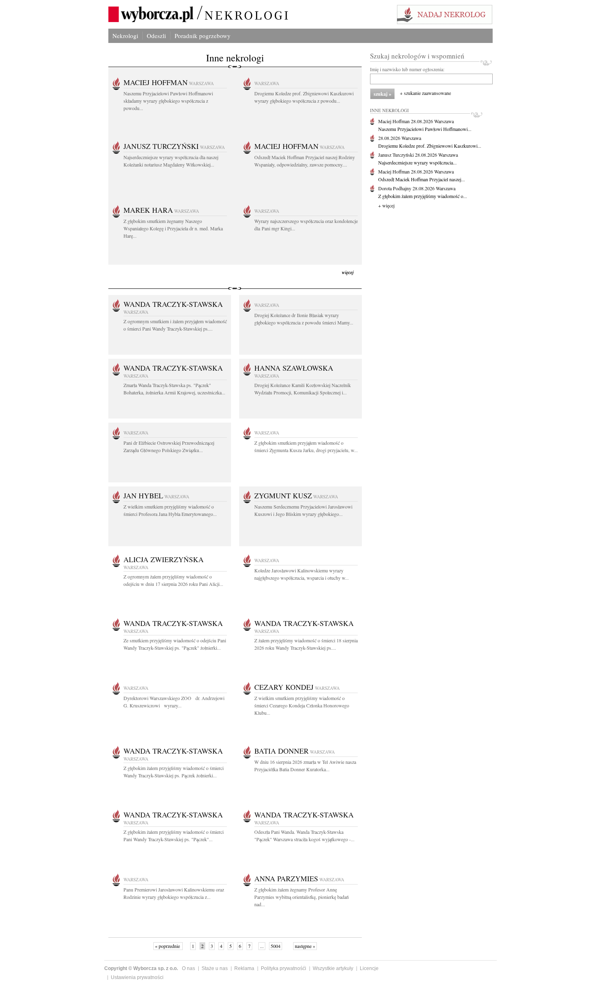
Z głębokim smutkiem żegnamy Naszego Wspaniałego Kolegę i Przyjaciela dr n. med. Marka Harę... (173, 228)
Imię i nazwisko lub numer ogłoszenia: (407, 69)
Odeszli (156, 36)
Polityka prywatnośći (283, 968)
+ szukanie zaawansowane (425, 93)
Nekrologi (125, 36)
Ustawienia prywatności (137, 977)
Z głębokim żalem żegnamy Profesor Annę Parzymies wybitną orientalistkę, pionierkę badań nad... (301, 896)
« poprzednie (168, 946)
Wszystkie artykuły (333, 968)
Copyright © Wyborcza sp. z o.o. (141, 968)
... (262, 946)
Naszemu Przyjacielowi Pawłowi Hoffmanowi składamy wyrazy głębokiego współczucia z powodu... (168, 100)
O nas (188, 968)
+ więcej (386, 205)
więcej (348, 272)
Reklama (244, 968)
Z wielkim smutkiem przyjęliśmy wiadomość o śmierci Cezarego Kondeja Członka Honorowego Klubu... (301, 705)
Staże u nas (215, 968)
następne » (305, 946)
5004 (275, 946)
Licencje (369, 968)
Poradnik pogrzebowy (203, 36)
